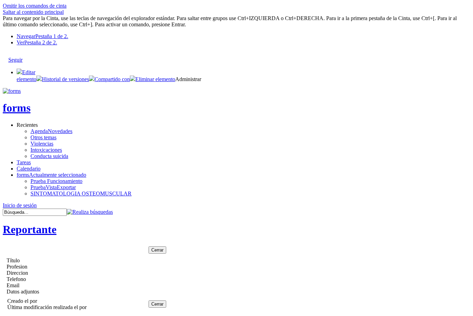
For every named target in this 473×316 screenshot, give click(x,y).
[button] (62, 79)
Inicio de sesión (20, 205)
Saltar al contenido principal (33, 12)
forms (16, 108)
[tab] (243, 36)
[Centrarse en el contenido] (29, 56)
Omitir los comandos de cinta (34, 6)
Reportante (29, 229)
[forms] (12, 91)
